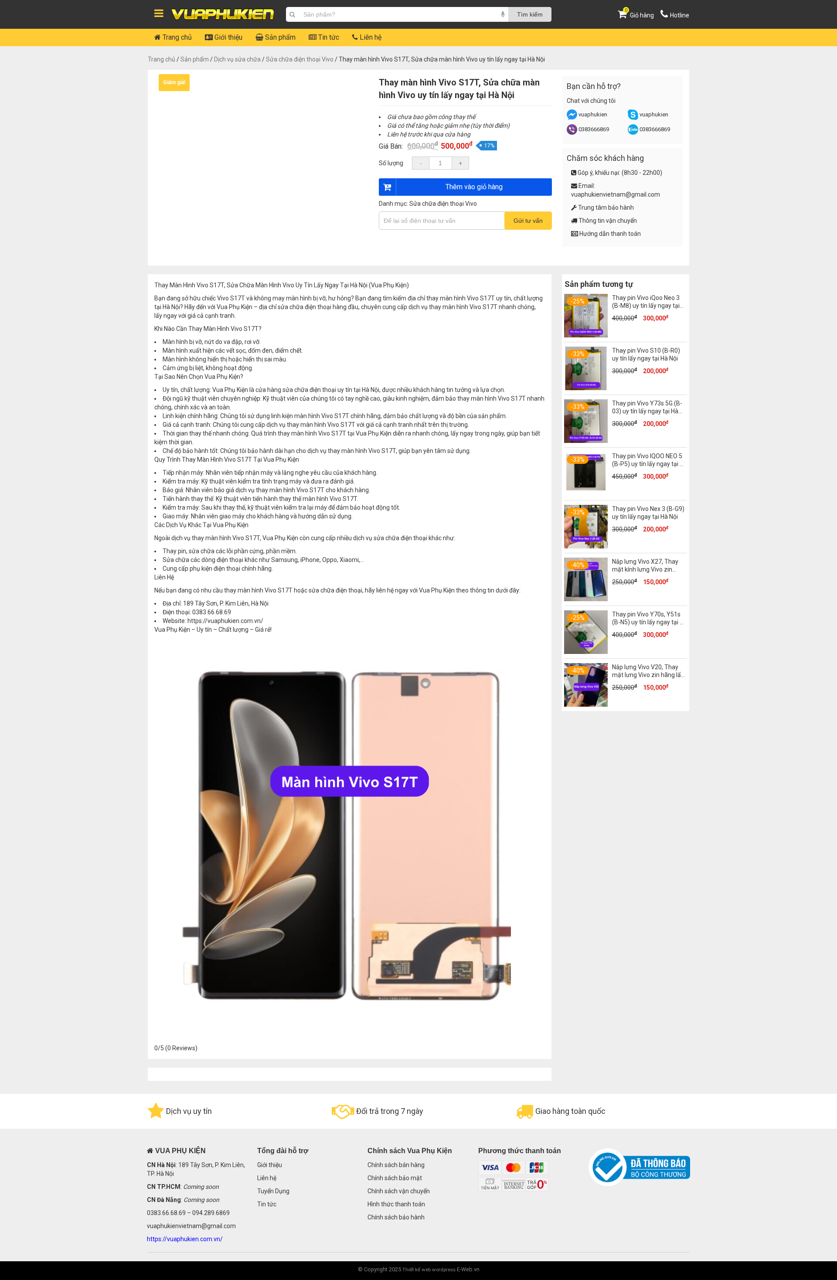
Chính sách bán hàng (396, 1164)
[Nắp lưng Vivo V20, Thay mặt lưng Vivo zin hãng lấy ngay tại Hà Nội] (586, 704)
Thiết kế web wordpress (429, 1269)
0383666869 (593, 129)
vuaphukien (592, 114)
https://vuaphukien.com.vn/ (225, 620)
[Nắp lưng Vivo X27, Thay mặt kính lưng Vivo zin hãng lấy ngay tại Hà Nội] (586, 599)
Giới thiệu (227, 37)
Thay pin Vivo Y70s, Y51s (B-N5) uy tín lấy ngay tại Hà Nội (649, 622)
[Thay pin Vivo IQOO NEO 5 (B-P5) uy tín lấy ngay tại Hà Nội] (586, 493)
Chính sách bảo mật (394, 1177)
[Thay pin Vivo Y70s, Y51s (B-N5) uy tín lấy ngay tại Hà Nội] (586, 651)
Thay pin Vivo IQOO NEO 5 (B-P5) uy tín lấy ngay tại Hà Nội (649, 464)
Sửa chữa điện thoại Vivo (299, 59)
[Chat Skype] (633, 118)
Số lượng (391, 163)
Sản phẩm (279, 37)
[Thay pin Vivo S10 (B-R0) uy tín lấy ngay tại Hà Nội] (586, 388)
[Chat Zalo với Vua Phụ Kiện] (633, 132)
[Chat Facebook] (572, 118)
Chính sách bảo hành (396, 1217)
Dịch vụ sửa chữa (237, 59)
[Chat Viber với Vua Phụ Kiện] (572, 132)
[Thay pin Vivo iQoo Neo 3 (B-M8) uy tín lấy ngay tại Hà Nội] (586, 335)
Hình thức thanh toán (396, 1204)
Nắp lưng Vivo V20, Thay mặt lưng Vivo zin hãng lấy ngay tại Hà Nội (648, 675)
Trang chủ (176, 37)
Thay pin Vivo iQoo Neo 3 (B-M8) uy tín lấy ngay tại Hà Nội (646, 305)
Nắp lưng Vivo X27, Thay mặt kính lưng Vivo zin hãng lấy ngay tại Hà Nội (645, 569)
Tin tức (327, 37)
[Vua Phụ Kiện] (223, 14)
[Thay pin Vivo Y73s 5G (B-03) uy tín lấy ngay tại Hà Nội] (586, 440)
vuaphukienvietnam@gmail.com (615, 194)
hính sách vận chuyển (400, 1191)
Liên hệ (369, 37)
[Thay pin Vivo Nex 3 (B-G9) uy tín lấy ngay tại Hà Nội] (586, 546)
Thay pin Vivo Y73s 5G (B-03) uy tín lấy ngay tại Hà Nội (647, 411)
